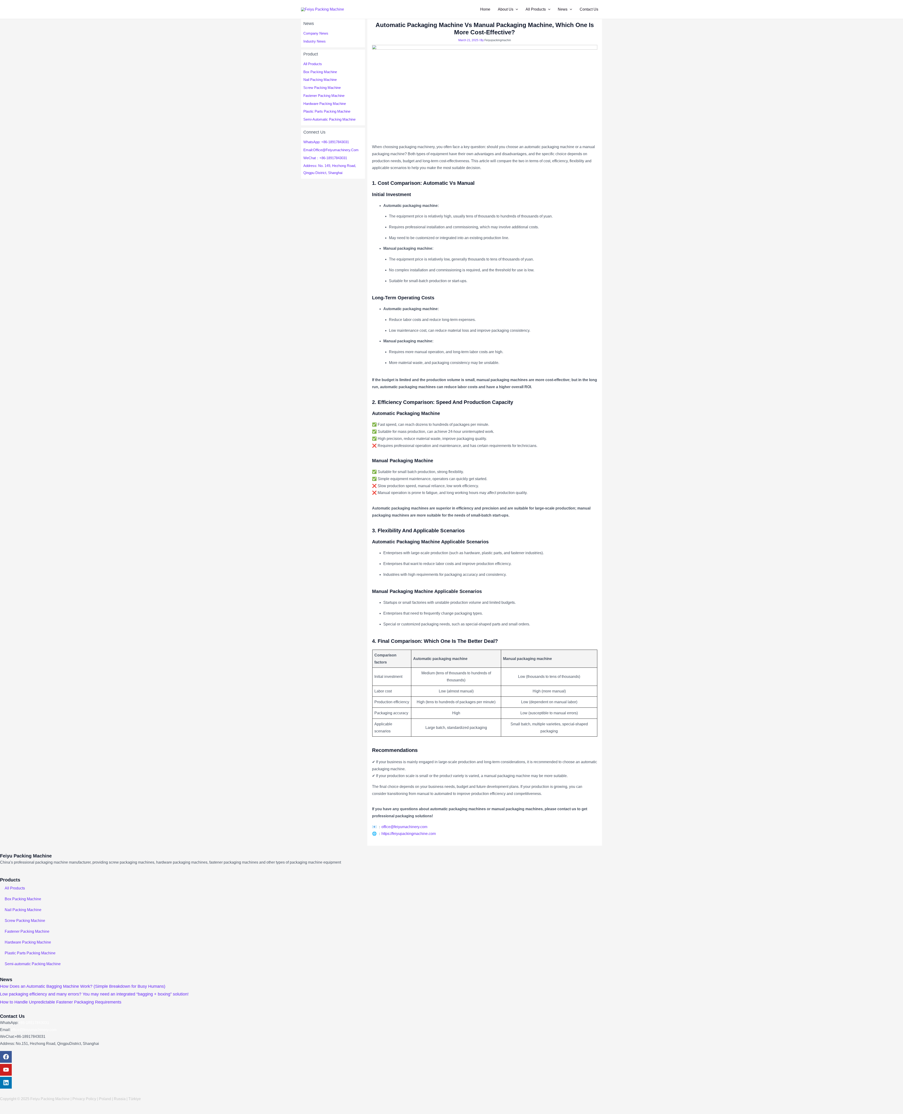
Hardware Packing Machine (324, 104)
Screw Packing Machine (322, 88)
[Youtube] (6, 1070)
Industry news (314, 41)
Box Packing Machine (320, 72)
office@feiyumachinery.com (33, 1030)
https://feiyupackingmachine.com (408, 834)
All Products (536, 9)
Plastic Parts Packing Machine (326, 111)
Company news (315, 33)
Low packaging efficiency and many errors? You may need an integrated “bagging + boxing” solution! (94, 994)
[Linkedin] (6, 1083)
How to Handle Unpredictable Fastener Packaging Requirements (60, 1002)
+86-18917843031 (33, 1023)
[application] (515, 9)
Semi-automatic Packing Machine (329, 119)
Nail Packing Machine (320, 80)
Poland (105, 1099)
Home (485, 9)
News (562, 9)
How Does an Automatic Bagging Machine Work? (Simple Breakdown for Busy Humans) (82, 986)
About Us (505, 9)
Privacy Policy (84, 1099)
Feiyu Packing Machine (26, 855)
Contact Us (589, 9)
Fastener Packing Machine (324, 96)
